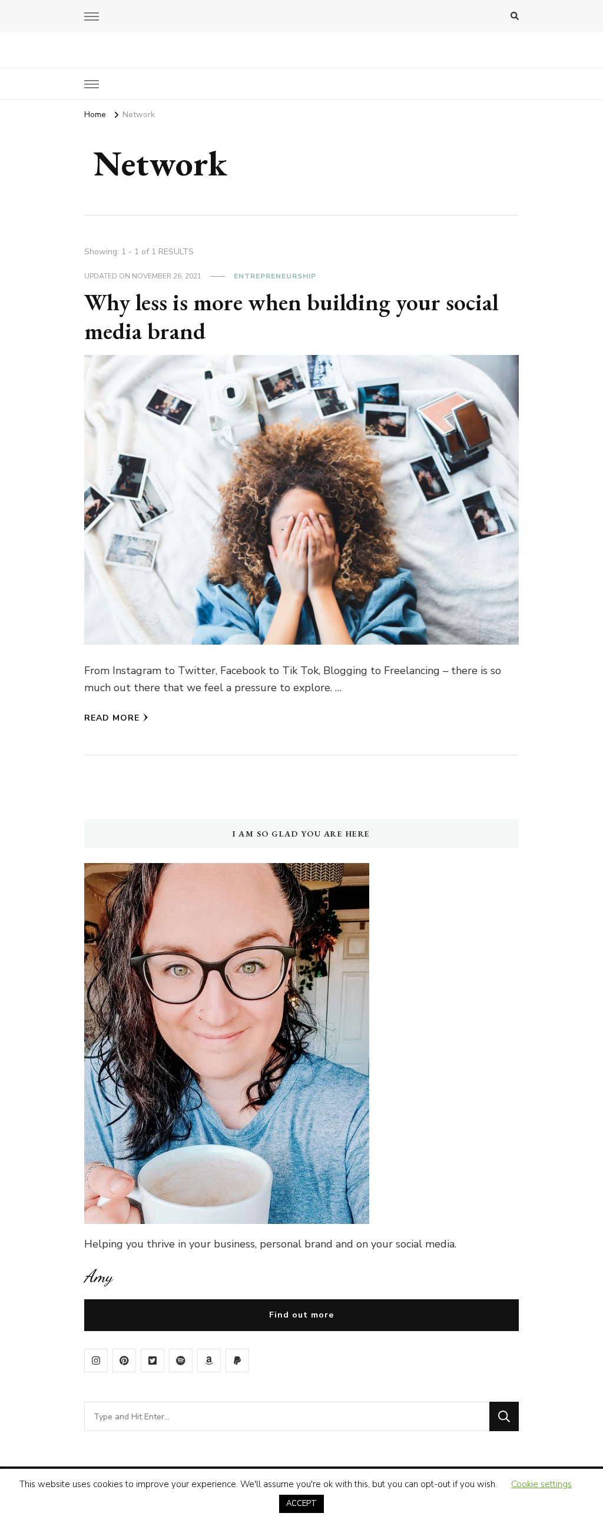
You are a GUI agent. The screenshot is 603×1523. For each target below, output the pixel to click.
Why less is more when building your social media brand (291, 317)
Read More (112, 718)
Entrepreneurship (275, 276)
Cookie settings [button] (541, 1484)
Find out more (301, 1314)
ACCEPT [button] (301, 1503)
